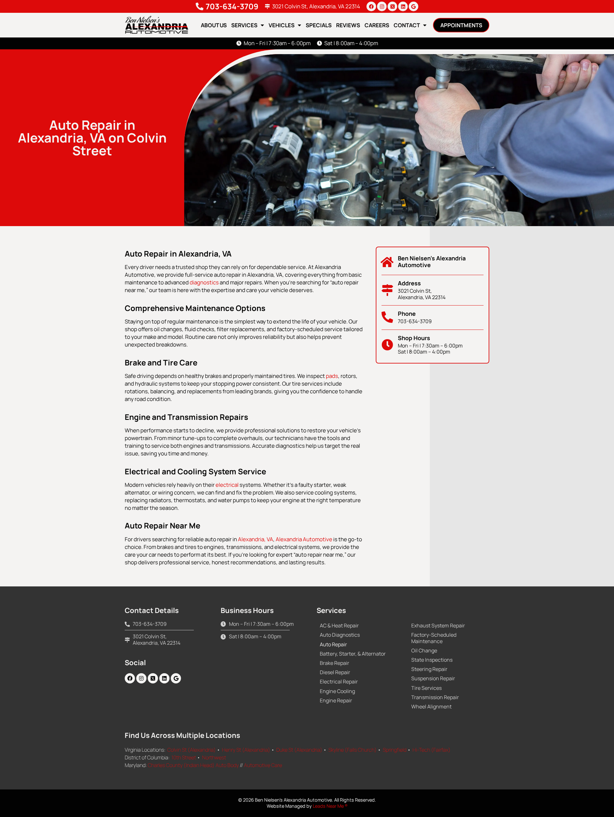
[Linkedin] (403, 6)
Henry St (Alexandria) (246, 749)
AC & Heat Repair (339, 625)
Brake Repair (334, 662)
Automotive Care (263, 765)
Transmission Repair (435, 697)
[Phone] (387, 317)
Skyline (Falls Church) (352, 749)
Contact (407, 25)
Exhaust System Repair (438, 625)
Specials (319, 25)
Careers (377, 25)
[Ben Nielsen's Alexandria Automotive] (387, 262)
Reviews (348, 25)
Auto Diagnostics (340, 634)
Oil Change (424, 650)
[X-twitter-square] (392, 6)
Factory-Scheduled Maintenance (433, 637)
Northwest (214, 757)
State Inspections (432, 659)
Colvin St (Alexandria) (191, 749)
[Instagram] (382, 6)
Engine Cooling (337, 691)
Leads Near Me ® (330, 806)
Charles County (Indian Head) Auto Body (193, 765)
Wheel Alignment (431, 706)
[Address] (387, 290)
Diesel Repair (335, 672)
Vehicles (282, 25)
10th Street (183, 757)
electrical (227, 484)
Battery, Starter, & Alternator (353, 653)
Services (244, 25)
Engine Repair (336, 700)
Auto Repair (333, 644)
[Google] (413, 6)
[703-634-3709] (199, 6)
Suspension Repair (433, 678)
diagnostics (204, 282)
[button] (461, 25)
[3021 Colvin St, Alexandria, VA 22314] (267, 6)
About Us (214, 25)
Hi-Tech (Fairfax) (432, 749)
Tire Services (426, 687)
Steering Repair (429, 669)
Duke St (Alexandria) (299, 749)
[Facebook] (371, 6)
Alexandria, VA (255, 539)
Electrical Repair (339, 681)
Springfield (394, 749)
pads (332, 376)
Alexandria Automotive (304, 539)
